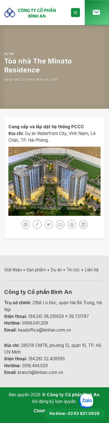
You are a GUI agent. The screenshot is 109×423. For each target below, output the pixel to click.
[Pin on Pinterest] (71, 224)
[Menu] (75, 12)
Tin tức (73, 269)
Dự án (9, 54)
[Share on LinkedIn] (83, 224)
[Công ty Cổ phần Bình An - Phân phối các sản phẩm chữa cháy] (33, 12)
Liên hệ (92, 269)
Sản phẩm (36, 269)
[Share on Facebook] (37, 224)
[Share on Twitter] (48, 224)
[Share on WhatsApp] (25, 224)
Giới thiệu (13, 269)
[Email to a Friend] (60, 224)
